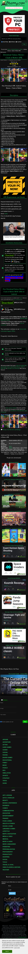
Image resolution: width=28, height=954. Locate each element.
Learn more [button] (17, 947)
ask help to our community (13, 368)
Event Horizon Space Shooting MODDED (14, 545)
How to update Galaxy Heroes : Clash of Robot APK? (13, 374)
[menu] (26, 1)
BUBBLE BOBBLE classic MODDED (14, 645)
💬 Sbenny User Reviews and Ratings (11, 429)
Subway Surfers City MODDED (14, 511)
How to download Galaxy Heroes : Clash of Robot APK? (14, 341)
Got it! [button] (7, 951)
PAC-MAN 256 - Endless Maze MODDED (14, 628)
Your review (3, 714)
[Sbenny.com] (13, 3)
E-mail (1, 708)
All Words (13, 41)
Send (25, 721)
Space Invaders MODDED (14, 561)
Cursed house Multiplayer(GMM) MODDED (14, 479)
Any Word (19, 41)
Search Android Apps (14, 35)
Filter (24, 44)
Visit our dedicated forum (17, 299)
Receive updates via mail (7, 721)
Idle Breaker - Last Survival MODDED (13, 528)
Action (6, 213)
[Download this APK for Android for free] (7, 302)
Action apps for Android (11, 408)
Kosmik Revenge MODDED (14, 578)
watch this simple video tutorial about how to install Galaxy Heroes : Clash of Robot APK (14, 367)
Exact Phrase (5, 41)
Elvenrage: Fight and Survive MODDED (14, 612)
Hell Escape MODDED (14, 462)
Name (1, 702)
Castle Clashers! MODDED (14, 494)
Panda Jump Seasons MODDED (14, 594)
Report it (21, 298)
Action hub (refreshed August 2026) (13, 330)
